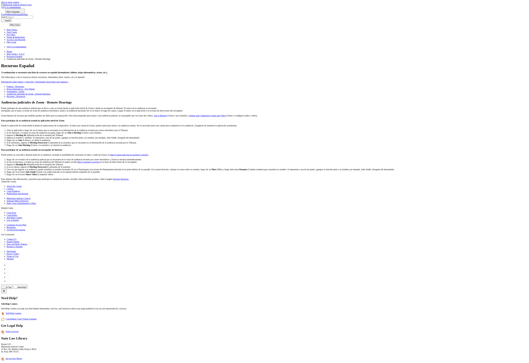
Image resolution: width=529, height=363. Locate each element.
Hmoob (11, 14)
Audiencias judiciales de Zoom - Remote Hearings (28, 94)
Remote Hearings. (121, 179)
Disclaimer (11, 251)
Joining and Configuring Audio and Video (207, 115)
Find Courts (12, 32)
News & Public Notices (17, 244)
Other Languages (13, 12)
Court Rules (12, 215)
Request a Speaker (15, 246)
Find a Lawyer (12, 331)
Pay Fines (11, 35)
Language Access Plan (16, 225)
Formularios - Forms (15, 91)
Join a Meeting (160, 115)
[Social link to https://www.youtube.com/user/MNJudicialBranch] (8, 273)
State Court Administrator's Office (21, 203)
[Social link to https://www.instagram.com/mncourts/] (8, 265)
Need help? (21, 287)
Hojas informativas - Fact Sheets (21, 89)
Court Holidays (13, 191)
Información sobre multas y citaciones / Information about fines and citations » (35, 82)
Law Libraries (13, 220)
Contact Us (11, 239)
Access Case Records (16, 39)
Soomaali (19, 14)
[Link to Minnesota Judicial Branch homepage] (16, 5)
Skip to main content (10, 2)
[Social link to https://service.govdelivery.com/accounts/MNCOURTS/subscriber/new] (8, 277)
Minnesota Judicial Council (18, 198)
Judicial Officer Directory (18, 201)
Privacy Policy (13, 254)
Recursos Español (14, 56)
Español (4, 14)
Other (25, 14)
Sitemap (10, 259)
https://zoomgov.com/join (88, 162)
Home (9, 51)
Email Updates (13, 242)
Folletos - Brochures (15, 86)
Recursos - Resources (16, 96)
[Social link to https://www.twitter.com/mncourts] (8, 269)
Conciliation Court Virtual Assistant (21, 319)
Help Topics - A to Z (16, 54)
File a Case (11, 42)
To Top (8, 287)
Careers (10, 189)
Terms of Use (12, 256)
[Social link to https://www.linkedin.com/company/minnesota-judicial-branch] (8, 281)
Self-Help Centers (14, 218)
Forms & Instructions (16, 37)
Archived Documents (16, 230)
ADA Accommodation (11, 7)
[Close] (4, 291)
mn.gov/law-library (14, 358)
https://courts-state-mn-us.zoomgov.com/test (129, 155)
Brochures (11, 227)
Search (4, 17)
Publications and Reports (17, 194)
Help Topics (12, 30)
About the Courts (14, 186)
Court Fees (11, 213)
